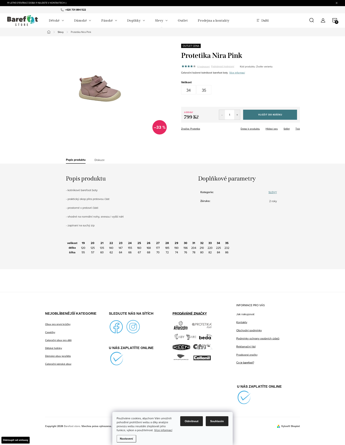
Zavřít (200, 127)
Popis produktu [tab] (76, 160)
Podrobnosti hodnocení (222, 66)
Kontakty (241, 322)
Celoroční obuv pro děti (58, 340)
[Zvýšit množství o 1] (237, 115)
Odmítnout (191, 421)
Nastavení (126, 439)
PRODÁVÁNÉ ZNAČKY (189, 313)
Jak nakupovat (245, 314)
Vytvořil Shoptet (290, 426)
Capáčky (50, 332)
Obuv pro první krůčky (57, 324)
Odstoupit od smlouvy (15, 440)
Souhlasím (217, 421)
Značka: (190, 129)
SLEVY (272, 192)
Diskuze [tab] (100, 160)
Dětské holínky (53, 348)
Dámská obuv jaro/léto (58, 356)
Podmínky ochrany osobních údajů (257, 338)
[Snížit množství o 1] (222, 115)
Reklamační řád (246, 346)
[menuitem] (56, 20)
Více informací (163, 430)
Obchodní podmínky (249, 330)
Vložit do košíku (270, 114)
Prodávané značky (246, 355)
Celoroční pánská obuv (58, 364)
